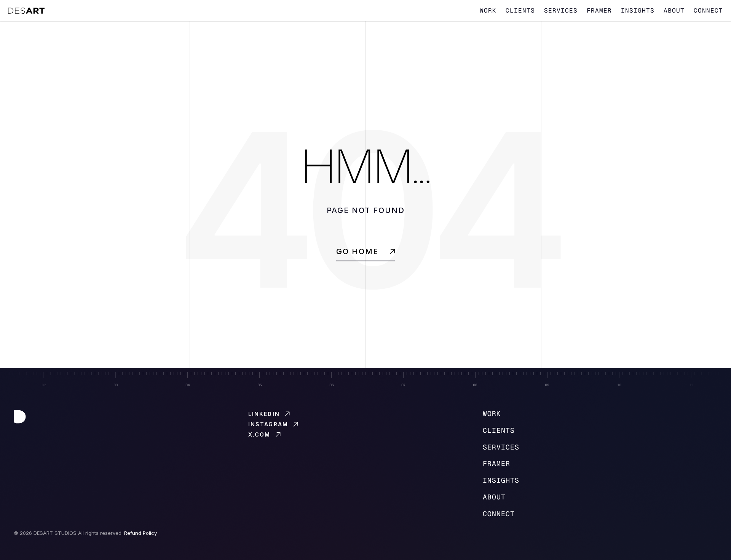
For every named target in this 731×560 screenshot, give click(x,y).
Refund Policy (140, 533)
